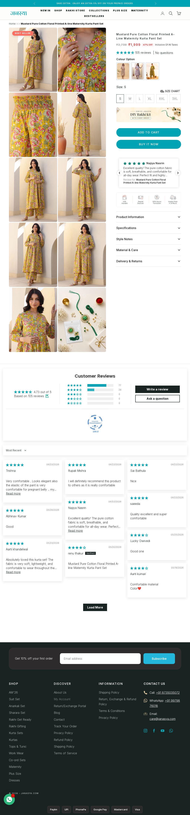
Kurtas (13, 740)
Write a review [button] (157, 389)
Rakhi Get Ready (20, 719)
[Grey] (138, 71)
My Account (62, 699)
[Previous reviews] (119, 173)
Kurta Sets (16, 733)
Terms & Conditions (112, 711)
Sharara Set (17, 713)
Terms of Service (65, 753)
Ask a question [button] (157, 398)
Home (12, 23)
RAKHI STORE (75, 10)
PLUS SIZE (120, 10)
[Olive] (152, 71)
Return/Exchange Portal (70, 706)
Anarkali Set (17, 706)
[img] (15, 465)
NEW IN (45, 10)
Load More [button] (95, 607)
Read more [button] (13, 493)
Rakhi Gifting (17, 726)
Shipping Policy (64, 746)
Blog (57, 713)
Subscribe (159, 658)
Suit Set (14, 699)
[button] (125, 52)
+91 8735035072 (168, 692)
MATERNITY (139, 10)
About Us (60, 692)
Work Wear (16, 753)
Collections (99, 10)
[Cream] (123, 71)
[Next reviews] (178, 173)
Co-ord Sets (17, 760)
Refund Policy (63, 740)
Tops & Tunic (18, 746)
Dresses (14, 780)
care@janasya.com (163, 719)
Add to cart (149, 132)
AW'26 (13, 692)
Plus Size (15, 773)
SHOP (58, 10)
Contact (59, 719)
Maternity (15, 767)
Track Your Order (65, 726)
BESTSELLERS (94, 16)
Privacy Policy (63, 733)
